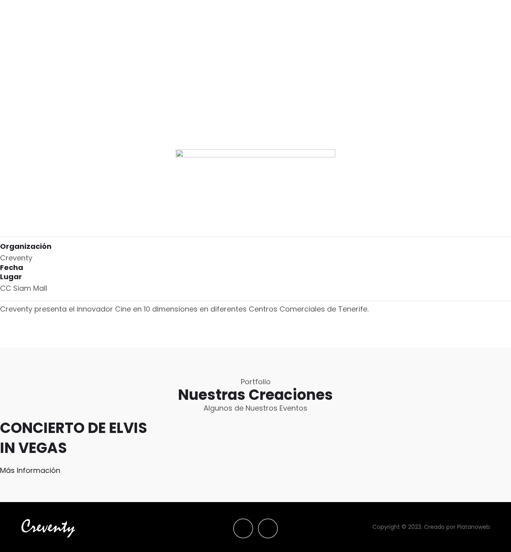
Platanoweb (473, 527)
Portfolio (329, 25)
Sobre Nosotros (421, 25)
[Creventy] (48, 25)
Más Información (30, 470)
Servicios (369, 25)
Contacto (475, 25)
